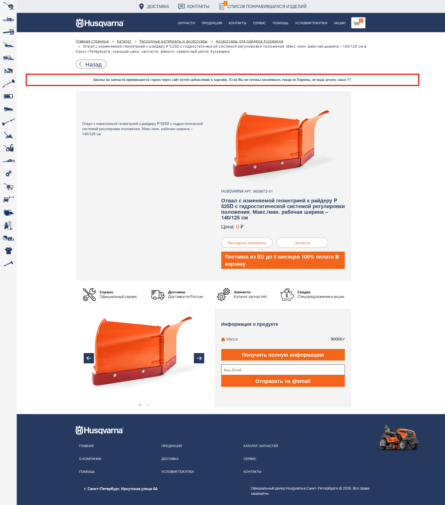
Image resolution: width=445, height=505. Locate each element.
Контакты (198, 6)
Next (199, 358)
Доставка (158, 6)
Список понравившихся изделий (266, 5)
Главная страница (92, 41)
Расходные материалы (247, 242)
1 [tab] (140, 405)
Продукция (212, 23)
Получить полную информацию (283, 354)
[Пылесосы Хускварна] (8, 225)
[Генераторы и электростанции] (8, 186)
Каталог (124, 41)
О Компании (90, 459)
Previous (89, 358)
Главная (86, 446)
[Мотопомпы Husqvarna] (8, 212)
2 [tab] (147, 405)
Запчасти (186, 23)
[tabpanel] (144, 353)
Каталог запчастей (261, 446)
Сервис (259, 23)
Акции (339, 23)
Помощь (280, 23)
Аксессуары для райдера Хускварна (249, 41)
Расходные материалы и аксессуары (174, 41)
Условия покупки (311, 23)
